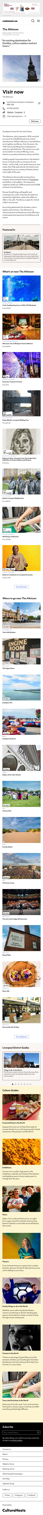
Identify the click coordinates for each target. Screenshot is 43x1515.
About (5, 1454)
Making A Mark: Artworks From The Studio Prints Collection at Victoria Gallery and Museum (19, 459)
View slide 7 (30, 1084)
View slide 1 (12, 1084)
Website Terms (8, 1464)
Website (10, 112)
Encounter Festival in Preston (12, 382)
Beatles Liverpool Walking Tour (13, 498)
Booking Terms (8, 1469)
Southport (34, 179)
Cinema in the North (10, 1353)
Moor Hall (5, 991)
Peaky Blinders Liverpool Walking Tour (15, 420)
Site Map (6, 1479)
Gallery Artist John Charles (11, 775)
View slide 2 (15, 1084)
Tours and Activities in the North (15, 1400)
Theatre (5, 1262)
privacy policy (16, 1440)
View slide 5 (24, 1084)
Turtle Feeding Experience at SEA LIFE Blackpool (19, 305)
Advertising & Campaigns (12, 1474)
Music (4, 1215)
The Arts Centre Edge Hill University (14, 919)
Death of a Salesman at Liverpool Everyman (17, 575)
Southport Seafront (9, 739)
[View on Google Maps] (39, 103)
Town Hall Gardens (8, 632)
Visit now (35, 121)
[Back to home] (10, 21)
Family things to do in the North (15, 1306)
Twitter (7, 1495)
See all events (21, 587)
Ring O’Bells (6, 955)
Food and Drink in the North (13, 1123)
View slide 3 (18, 1084)
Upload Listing (8, 1483)
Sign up (37, 1434)
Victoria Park (6, 811)
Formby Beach (7, 847)
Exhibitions (6, 1168)
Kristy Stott (7, 33)
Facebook (19, 112)
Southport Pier (7, 703)
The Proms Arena (8, 883)
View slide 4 (21, 1084)
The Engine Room (8, 668)
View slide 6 (27, 1084)
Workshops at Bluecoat (10, 536)
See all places (21, 1037)
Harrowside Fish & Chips (10, 1027)
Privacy (5, 1459)
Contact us (7, 1449)
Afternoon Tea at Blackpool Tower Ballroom (17, 343)
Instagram (19, 1495)
